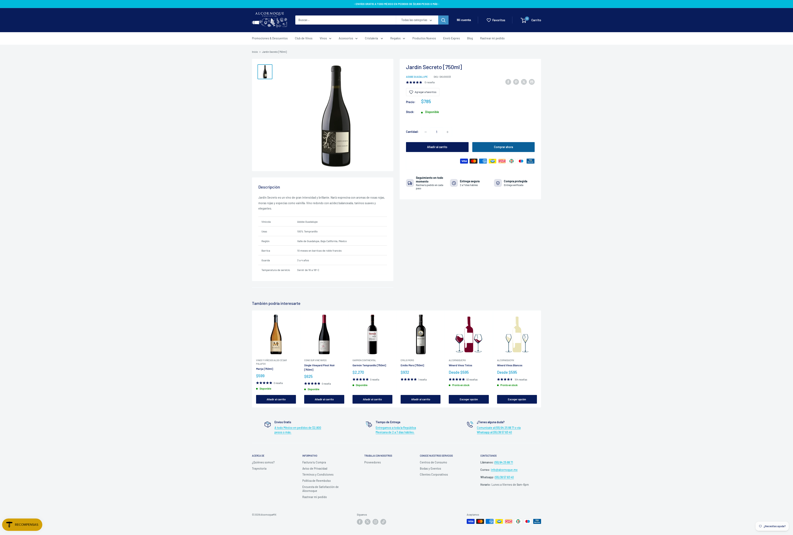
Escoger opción (469, 399)
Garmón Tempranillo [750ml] (369, 365)
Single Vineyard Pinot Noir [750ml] (319, 367)
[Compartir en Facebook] (508, 82)
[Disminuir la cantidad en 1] (425, 132)
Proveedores (372, 462)
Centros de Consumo (433, 462)
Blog (470, 38)
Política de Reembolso (316, 480)
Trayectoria (259, 468)
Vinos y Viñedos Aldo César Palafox (271, 362)
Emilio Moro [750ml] (412, 365)
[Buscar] (443, 20)
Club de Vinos (303, 38)
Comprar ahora (503, 147)
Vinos (323, 38)
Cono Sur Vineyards (315, 360)
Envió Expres (451, 38)
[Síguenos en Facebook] (360, 522)
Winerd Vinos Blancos (509, 365)
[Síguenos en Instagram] (375, 522)
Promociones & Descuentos (270, 38)
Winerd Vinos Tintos (460, 365)
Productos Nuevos (424, 38)
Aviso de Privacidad (314, 468)
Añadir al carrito (437, 147)
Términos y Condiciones (318, 474)
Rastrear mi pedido (492, 38)
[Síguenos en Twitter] (367, 522)
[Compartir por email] (532, 82)
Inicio (255, 51)
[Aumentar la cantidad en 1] (447, 132)
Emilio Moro (407, 360)
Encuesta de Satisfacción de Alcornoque (320, 489)
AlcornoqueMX (457, 360)
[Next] (541, 359)
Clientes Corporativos (434, 474)
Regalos (395, 38)
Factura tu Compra (314, 462)
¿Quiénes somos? (263, 462)
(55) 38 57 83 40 (504, 477)
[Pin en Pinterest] (516, 82)
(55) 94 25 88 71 (503, 462)
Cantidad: (412, 132)
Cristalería (372, 38)
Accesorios (346, 38)
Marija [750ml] (264, 368)
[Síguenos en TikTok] (383, 522)
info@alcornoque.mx (504, 469)
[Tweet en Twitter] (524, 82)
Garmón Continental (364, 360)
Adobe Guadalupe (417, 76)
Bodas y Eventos (430, 468)
